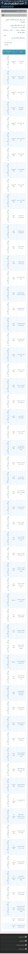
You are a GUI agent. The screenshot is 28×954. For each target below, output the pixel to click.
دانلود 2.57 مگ (8, 90)
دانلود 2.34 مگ (8, 152)
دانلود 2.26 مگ (8, 229)
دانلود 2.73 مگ (8, 398)
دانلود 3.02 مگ (8, 390)
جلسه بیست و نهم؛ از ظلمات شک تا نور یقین (21, 492)
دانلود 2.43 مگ (8, 198)
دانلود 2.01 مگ (8, 266)
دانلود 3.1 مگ (8, 551)
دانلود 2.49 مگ (8, 251)
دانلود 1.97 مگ (8, 604)
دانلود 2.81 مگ (8, 189)
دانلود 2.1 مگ (8, 66)
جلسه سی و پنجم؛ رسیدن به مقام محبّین (20, 585)
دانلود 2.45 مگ (8, 105)
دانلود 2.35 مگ (8, 121)
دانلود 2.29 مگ (8, 758)
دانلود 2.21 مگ (8, 829)
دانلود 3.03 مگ (8, 343)
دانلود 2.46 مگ (8, 436)
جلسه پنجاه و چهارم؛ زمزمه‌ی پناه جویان (21, 878)
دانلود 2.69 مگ (8, 297)
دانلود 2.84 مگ (8, 220)
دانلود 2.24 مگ (8, 59)
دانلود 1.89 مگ (8, 306)
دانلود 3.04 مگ (8, 383)
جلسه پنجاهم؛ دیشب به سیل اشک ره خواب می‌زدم (21, 816)
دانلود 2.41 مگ (8, 112)
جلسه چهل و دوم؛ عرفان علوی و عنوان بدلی (21, 693)
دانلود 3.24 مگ (8, 167)
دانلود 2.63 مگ (8, 405)
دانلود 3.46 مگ (8, 527)
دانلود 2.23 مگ (8, 158)
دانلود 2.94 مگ (8, 290)
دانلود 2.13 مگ (8, 476)
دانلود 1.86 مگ (8, 628)
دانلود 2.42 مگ (8, 798)
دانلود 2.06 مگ (8, 136)
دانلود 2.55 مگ (8, 368)
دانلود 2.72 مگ (8, 81)
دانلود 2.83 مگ (8, 558)
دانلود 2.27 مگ (8, 912)
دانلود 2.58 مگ (8, 213)
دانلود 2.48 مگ (8, 321)
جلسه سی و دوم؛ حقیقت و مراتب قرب (21, 538)
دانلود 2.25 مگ (8, 804)
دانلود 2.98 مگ (8, 451)
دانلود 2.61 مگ (8, 573)
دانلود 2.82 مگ (8, 613)
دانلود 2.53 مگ (8, 727)
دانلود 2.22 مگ (8, 505)
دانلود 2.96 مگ (8, 782)
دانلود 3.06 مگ (8, 767)
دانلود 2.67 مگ (8, 721)
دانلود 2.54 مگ (8, 460)
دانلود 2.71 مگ (8, 421)
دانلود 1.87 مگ (8, 866)
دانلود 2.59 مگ (8, 97)
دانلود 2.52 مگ (8, 666)
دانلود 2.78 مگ (8, 489)
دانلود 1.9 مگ (8, 143)
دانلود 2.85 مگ (8, 690)
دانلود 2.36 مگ (8, 445)
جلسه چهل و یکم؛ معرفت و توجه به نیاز (21, 677)
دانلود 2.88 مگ (8, 282)
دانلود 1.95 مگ (8, 835)
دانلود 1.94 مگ (8, 635)
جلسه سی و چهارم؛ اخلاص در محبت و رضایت (21, 569)
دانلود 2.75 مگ (8, 275)
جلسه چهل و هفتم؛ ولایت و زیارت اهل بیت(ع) (21, 770)
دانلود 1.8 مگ (8, 644)
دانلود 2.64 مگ (8, 542)
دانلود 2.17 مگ (8, 328)
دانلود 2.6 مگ (8, 182)
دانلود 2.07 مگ (8, 820)
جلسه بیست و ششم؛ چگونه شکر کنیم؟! (20, 448)
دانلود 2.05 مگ (8, 882)
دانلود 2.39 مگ (8, 352)
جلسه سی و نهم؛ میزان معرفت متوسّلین (21, 646)
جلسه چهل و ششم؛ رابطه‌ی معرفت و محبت (21, 754)
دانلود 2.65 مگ (8, 536)
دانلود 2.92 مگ (8, 174)
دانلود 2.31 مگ (8, 235)
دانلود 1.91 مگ (8, 260)
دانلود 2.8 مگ (8, 75)
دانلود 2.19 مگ (8, 127)
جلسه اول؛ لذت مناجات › (8, 43)
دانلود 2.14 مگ (8, 751)
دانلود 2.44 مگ (8, 659)
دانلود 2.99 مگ (8, 337)
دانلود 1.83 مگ (8, 859)
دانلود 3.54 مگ (8, 496)
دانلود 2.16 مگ (8, 789)
